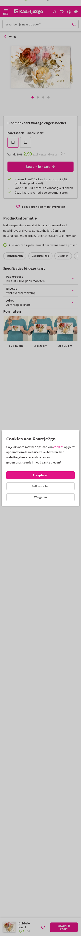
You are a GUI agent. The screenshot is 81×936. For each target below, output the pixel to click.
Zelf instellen (40, 486)
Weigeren (40, 497)
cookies (58, 447)
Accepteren (40, 475)
